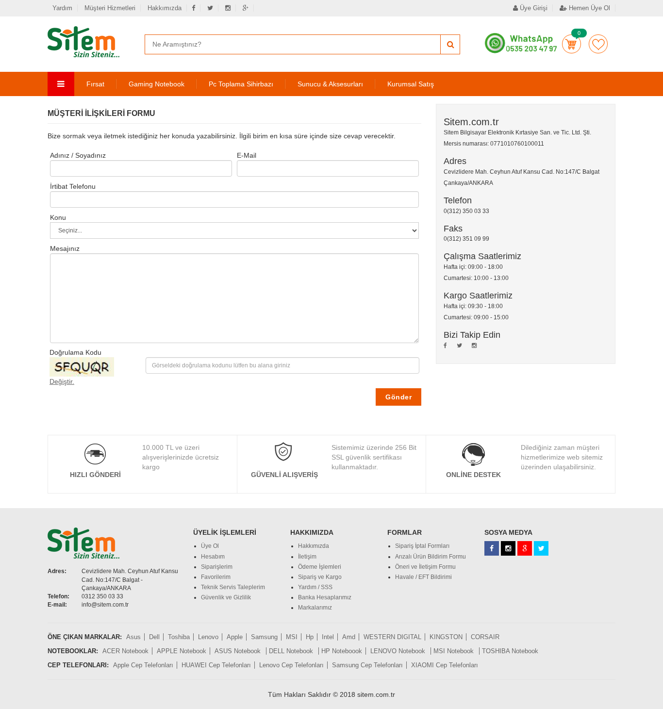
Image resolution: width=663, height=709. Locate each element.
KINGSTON (446, 637)
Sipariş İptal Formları (422, 546)
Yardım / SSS (315, 587)
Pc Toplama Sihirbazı (241, 84)
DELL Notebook (292, 651)
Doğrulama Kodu (75, 352)
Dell (154, 637)
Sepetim (571, 43)
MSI (292, 637)
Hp (310, 637)
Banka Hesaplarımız (324, 597)
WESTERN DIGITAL (392, 637)
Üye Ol (210, 546)
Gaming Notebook (156, 84)
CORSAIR (485, 637)
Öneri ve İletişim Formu (425, 566)
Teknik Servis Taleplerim (233, 587)
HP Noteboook (341, 651)
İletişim (307, 556)
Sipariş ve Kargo (320, 577)
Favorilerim (598, 43)
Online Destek (473, 474)
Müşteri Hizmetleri (109, 8)
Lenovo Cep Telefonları (291, 665)
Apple (235, 637)
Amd (348, 637)
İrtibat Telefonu (73, 186)
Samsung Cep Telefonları (367, 665)
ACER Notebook (125, 651)
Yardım (62, 8)
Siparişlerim (216, 566)
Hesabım (213, 556)
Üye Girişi (532, 8)
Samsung (264, 637)
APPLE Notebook (181, 651)
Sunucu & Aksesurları (330, 84)
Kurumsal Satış (410, 84)
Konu (58, 217)
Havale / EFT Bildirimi (423, 577)
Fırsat (95, 84)
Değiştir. (62, 381)
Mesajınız (65, 248)
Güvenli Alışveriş (284, 474)
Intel (328, 637)
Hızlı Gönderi (95, 474)
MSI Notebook (454, 651)
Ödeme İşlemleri (319, 566)
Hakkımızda (165, 8)
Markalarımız (315, 607)
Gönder (398, 397)
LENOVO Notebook (398, 651)
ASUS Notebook (239, 651)
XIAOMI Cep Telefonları (444, 665)
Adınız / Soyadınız (78, 155)
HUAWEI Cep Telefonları (216, 665)
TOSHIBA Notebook (510, 651)
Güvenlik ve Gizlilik (226, 597)
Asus (133, 637)
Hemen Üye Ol (588, 8)
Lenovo (208, 637)
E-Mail (246, 155)
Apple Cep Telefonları (143, 665)
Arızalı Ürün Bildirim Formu (430, 556)
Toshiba (179, 637)
